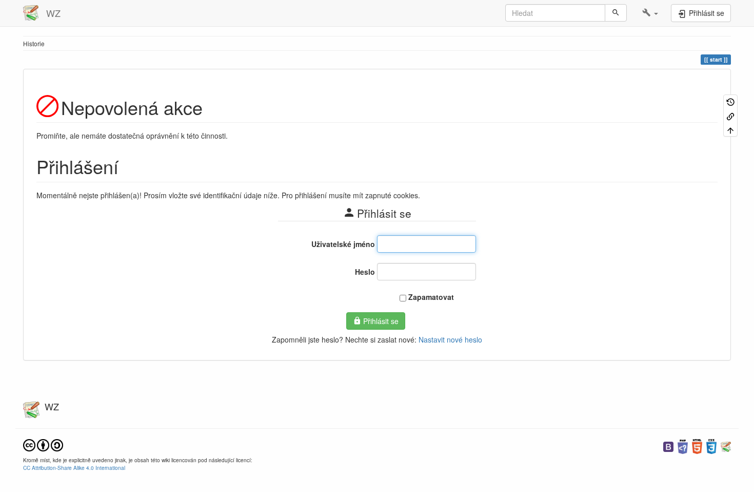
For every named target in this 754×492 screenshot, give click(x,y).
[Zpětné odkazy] (730, 115)
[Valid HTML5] (697, 445)
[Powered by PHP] (683, 445)
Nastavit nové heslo (450, 339)
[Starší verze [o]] (730, 101)
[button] (650, 13)
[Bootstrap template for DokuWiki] (668, 445)
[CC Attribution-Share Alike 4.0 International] (43, 444)
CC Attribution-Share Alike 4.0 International (74, 467)
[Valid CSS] (711, 445)
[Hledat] (616, 13)
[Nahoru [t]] (730, 129)
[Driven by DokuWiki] (726, 445)
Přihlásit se (381, 321)
